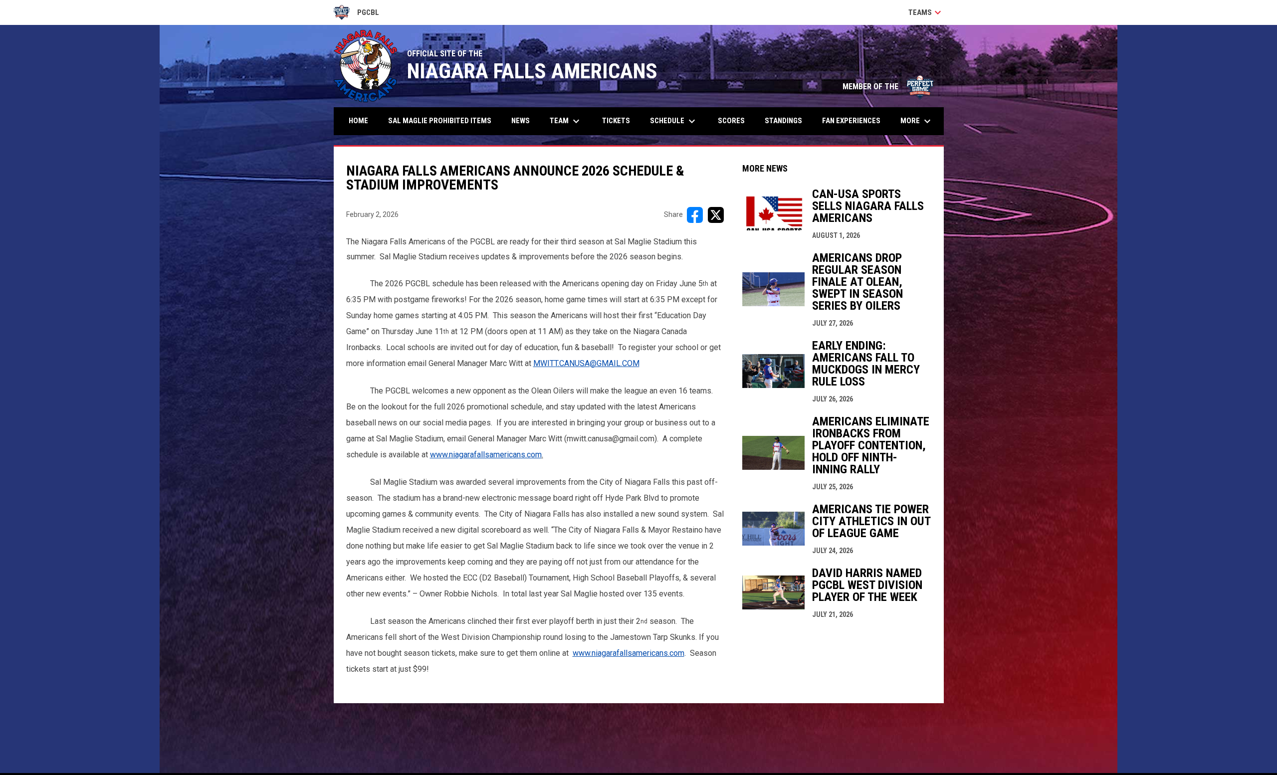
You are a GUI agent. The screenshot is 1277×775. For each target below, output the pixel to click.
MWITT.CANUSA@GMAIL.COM (586, 363)
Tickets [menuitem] (616, 120)
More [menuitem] (916, 121)
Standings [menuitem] (783, 120)
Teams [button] (926, 12)
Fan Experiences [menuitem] (851, 120)
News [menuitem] (520, 120)
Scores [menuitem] (731, 120)
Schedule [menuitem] (674, 121)
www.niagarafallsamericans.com (486, 454)
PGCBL (357, 14)
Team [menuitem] (566, 121)
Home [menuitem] (358, 120)
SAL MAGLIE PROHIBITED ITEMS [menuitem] (439, 120)
